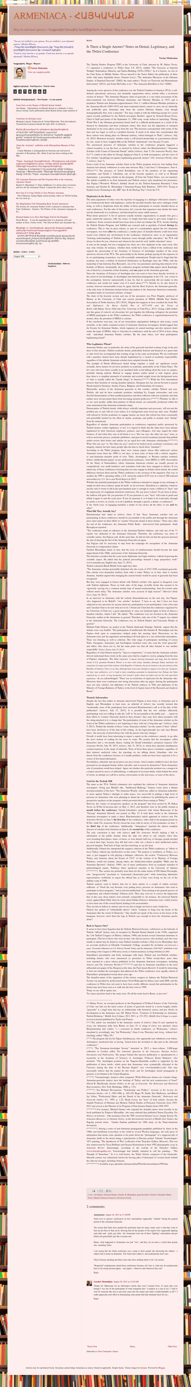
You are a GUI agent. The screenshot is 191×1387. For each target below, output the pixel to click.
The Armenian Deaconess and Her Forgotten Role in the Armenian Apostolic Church (44, 180)
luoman (143, 1367)
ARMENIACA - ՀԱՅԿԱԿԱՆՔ (73, 15)
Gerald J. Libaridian (157, 1194)
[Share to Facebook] (107, 1190)
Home (132, 1346)
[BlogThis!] (101, 1190)
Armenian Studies (110, 1194)
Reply (96, 1272)
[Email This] (98, 1190)
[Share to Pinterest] (110, 1190)
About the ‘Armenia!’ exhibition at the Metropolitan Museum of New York (45, 146)
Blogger (161, 1367)
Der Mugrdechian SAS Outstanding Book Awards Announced (42, 203)
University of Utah (124, 1198)
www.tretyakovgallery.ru (98, 1150)
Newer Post (92, 1346)
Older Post (172, 1346)
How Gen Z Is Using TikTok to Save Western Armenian (40, 192)
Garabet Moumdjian (103, 1281)
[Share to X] (104, 1190)
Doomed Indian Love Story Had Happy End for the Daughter (42, 216)
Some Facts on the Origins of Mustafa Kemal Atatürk (38, 105)
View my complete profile (39, 72)
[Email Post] (93, 1190)
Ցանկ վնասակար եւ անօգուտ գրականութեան (42, 129)
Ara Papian (98, 1194)
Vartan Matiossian (39, 68)
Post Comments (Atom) (108, 1351)
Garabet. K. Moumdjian (127, 1194)
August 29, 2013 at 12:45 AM (125, 1281)
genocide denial (143, 1194)
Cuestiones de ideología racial (28, 118)
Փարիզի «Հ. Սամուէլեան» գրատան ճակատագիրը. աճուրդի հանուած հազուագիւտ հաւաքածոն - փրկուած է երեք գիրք (44, 230)
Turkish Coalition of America (104, 1198)
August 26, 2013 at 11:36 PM (117, 1214)
